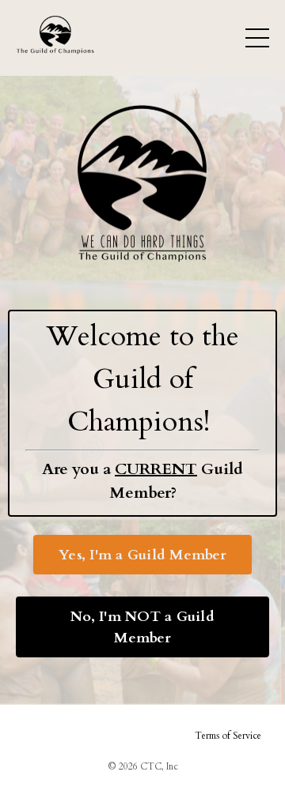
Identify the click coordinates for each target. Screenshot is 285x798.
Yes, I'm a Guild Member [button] (142, 554)
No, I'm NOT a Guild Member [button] (142, 626)
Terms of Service (228, 735)
